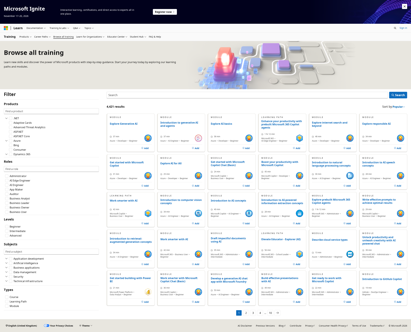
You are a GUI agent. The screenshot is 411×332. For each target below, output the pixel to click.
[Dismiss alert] (404, 6)
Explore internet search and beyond (329, 124)
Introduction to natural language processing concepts (331, 164)
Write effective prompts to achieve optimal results (379, 201)
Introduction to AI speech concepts (378, 164)
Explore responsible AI (376, 123)
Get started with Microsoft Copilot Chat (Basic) (228, 163)
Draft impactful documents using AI (228, 240)
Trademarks (376, 325)
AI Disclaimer (245, 325)
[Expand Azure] (6, 140)
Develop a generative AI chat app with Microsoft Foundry (229, 280)
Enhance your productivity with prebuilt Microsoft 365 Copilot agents (281, 124)
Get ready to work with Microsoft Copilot (326, 279)
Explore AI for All (171, 163)
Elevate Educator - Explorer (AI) (281, 239)
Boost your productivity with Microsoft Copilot (279, 163)
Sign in (403, 27)
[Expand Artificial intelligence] (6, 263)
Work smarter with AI (123, 200)
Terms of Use (359, 325)
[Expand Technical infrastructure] (6, 281)
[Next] (277, 313)
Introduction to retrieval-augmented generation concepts (131, 240)
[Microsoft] (6, 28)
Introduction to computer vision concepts (181, 201)
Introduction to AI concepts (228, 200)
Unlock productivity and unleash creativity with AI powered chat (379, 240)
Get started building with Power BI (130, 279)
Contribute (295, 325)
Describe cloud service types (330, 239)
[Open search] (395, 28)
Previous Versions (265, 325)
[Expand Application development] (6, 258)
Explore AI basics (221, 123)
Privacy (309, 325)
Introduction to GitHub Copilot (382, 279)
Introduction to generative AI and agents (179, 124)
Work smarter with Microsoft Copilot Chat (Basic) (178, 279)
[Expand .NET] (6, 118)
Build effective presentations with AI (279, 279)
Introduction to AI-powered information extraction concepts (282, 201)
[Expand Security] (6, 276)
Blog (281, 325)
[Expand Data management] (6, 272)
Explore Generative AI (123, 123)
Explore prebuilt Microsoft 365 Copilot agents (331, 201)
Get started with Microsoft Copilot (127, 164)
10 (270, 313)
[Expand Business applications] (6, 267)
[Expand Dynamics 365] (6, 154)
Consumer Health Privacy (332, 325)
